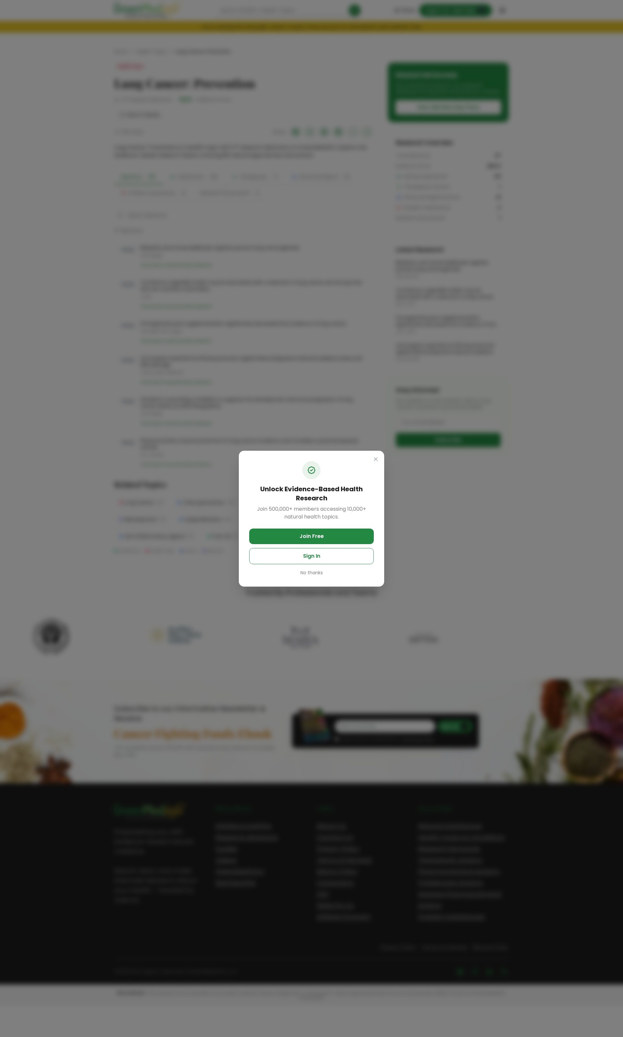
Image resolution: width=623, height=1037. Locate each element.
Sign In (311, 556)
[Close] (375, 459)
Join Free (311, 536)
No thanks (311, 572)
